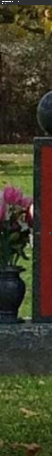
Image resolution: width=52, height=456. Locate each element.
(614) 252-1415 (26, 2)
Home (24, 1)
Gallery (35, 1)
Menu (31, 1)
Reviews (39, 1)
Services (28, 1)
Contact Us (43, 1)
